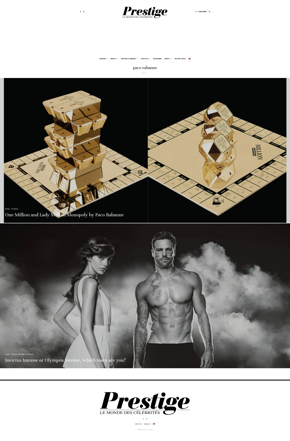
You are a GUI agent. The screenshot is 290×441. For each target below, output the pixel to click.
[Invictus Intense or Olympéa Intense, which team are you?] (145, 295)
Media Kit (147, 424)
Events (167, 59)
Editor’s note (180, 59)
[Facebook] (80, 11)
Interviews (157, 59)
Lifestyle (144, 59)
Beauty (113, 59)
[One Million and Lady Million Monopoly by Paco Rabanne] (145, 150)
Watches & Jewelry (128, 59)
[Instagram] (83, 11)
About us (138, 424)
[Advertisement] (145, 38)
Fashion (102, 59)
